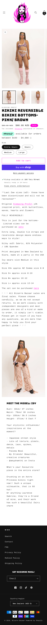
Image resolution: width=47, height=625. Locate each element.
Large (22, 152)
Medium (8, 152)
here (36, 288)
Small (28, 147)
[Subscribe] (37, 578)
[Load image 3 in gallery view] (37, 97)
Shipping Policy (13, 563)
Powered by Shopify (34, 620)
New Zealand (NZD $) (22, 603)
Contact (9, 542)
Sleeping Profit (22, 204)
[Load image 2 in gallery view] (23, 97)
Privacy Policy (13, 552)
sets (21, 227)
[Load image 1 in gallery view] (9, 97)
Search (8, 536)
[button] (4, 12)
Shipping (18, 128)
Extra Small (11, 147)
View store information (17, 186)
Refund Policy (12, 558)
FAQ (6, 547)
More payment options (23, 173)
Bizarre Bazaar (18, 620)
